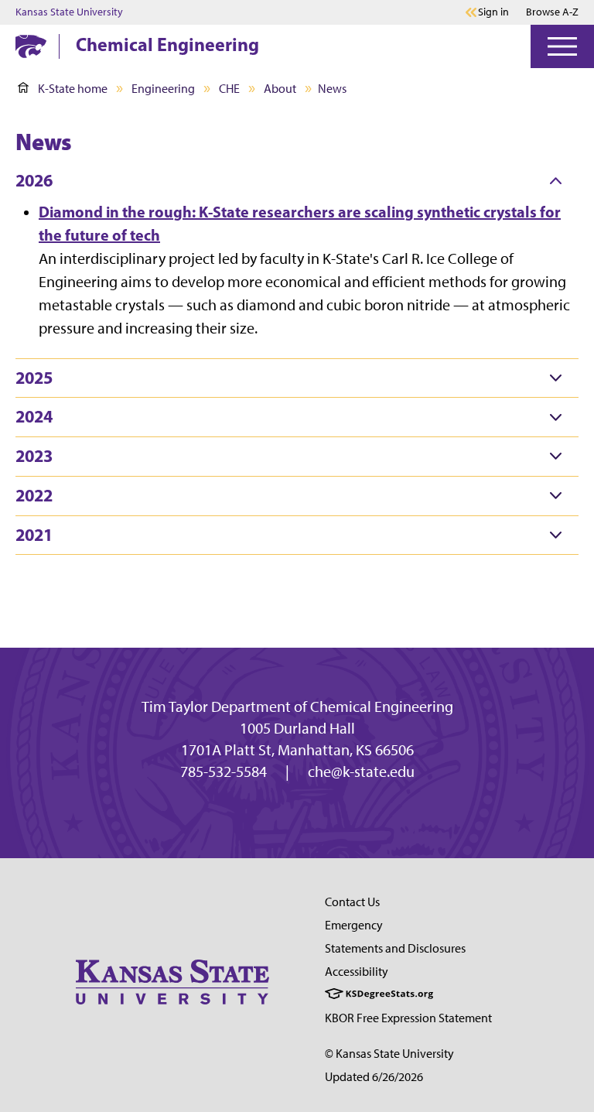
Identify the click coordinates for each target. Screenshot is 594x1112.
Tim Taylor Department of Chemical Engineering (297, 706)
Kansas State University (69, 12)
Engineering (163, 88)
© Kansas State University (389, 1053)
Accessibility (356, 971)
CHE (229, 88)
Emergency (354, 925)
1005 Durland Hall (297, 728)
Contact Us (352, 902)
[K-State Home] (30, 46)
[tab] (297, 181)
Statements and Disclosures (395, 948)
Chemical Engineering (167, 44)
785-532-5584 (223, 771)
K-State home (73, 88)
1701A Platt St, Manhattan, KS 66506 (297, 750)
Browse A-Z (552, 12)
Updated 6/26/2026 (374, 1076)
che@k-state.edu (361, 771)
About (280, 88)
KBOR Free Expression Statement (408, 1018)
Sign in (493, 12)
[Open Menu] (562, 46)
